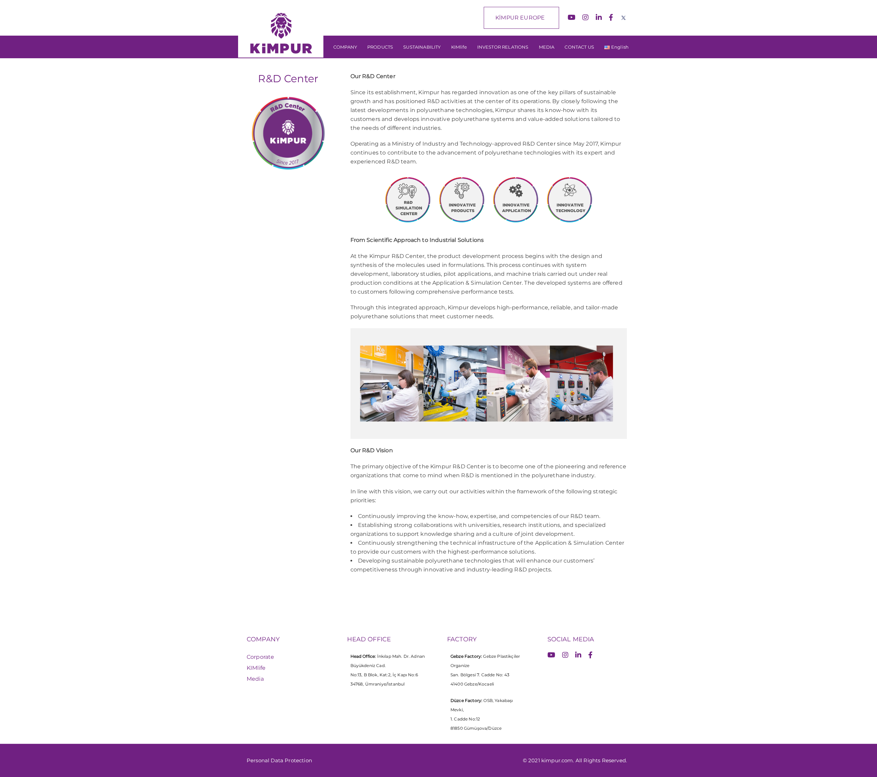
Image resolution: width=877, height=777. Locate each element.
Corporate (260, 657)
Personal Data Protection (279, 760)
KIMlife (256, 668)
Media (255, 679)
